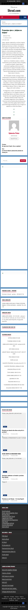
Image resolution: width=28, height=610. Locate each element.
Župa (18, 598)
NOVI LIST (4, 582)
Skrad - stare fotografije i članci (10, 513)
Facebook (11, 600)
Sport (16, 600)
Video (25, 17)
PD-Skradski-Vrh (6, 545)
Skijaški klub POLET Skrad (8, 516)
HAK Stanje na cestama (8, 576)
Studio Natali (5, 554)
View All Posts (14, 138)
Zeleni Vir (4, 557)
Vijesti (5, 426)
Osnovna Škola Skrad (7, 525)
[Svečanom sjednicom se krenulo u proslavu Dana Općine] (14, 466)
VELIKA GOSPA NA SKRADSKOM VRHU (11, 454)
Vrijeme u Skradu (6, 573)
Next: (12, 150)
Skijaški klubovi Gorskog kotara (10, 520)
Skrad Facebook (6, 511)
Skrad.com (14, 10)
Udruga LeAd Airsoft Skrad (9, 591)
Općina (17, 596)
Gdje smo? (6, 596)
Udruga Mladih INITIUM (8, 523)
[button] (2, 17)
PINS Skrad (5, 536)
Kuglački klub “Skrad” (7, 518)
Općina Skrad (5, 527)
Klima (14, 598)
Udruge (10, 598)
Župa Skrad (5, 521)
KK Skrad (4, 542)
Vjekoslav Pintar (6, 35)
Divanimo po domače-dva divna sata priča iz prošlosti (13, 431)
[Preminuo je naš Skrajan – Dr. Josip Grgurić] (14, 489)
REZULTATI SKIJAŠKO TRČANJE (9, 570)
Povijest (12, 596)
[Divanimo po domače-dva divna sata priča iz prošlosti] (14, 421)
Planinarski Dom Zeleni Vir (8, 551)
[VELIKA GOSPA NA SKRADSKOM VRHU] (14, 444)
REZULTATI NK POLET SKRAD (9, 588)
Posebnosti (5, 598)
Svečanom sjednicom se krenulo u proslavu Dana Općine (13, 476)
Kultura (22, 596)
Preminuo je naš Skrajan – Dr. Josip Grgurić (13, 499)
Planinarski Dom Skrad (8, 548)
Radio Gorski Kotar (7, 579)
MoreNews (22, 606)
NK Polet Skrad (6, 514)
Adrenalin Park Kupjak (7, 585)
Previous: (11, 145)
